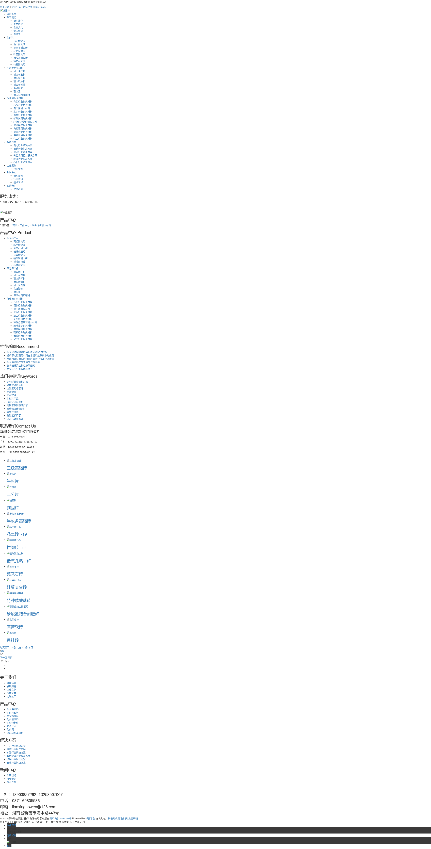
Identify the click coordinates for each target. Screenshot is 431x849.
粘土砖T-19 (17, 534)
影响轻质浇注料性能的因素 (21, 365)
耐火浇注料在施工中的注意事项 (23, 362)
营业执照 (123, 818)
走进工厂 (18, 34)
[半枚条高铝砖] (15, 513)
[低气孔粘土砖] (15, 552)
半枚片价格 (13, 412)
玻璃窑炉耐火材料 (22, 125)
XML (43, 6)
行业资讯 (18, 179)
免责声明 (133, 818)
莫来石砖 (15, 574)
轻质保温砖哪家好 (16, 408)
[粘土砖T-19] (14, 526)
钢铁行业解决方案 (22, 148)
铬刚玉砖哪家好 (15, 388)
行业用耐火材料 (15, 98)
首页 (14, 225)
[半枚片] (11, 473)
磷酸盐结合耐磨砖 (23, 613)
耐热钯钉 (11, 391)
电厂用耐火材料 (21, 108)
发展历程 (18, 24)
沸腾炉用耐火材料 (22, 135)
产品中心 (24, 225)
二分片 (13, 494)
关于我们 (11, 17)
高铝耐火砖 (19, 40)
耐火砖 (10, 37)
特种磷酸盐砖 (19, 600)
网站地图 (27, 6)
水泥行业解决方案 (22, 152)
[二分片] (11, 486)
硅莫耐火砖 (19, 54)
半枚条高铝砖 (19, 521)
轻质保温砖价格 (15, 385)
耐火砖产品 (13, 238)
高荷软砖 (11, 395)
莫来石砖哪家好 (15, 418)
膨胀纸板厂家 (14, 415)
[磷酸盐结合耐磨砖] (17, 606)
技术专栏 (18, 182)
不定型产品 (13, 268)
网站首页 (11, 13)
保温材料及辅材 (21, 94)
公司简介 (18, 20)
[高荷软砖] (13, 619)
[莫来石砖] (13, 566)
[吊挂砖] (11, 632)
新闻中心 (11, 172)
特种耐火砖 (19, 64)
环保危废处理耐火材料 (25, 121)
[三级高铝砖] (14, 460)
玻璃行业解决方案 (22, 158)
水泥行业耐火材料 (22, 111)
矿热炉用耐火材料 (22, 118)
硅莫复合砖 (17, 587)
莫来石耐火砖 (20, 47)
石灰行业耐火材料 (22, 104)
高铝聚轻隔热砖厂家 (17, 405)
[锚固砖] (11, 500)
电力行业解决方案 (22, 145)
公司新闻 (18, 175)
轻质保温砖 (19, 51)
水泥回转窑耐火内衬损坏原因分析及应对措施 (30, 358)
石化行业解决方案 (22, 162)
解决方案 (11, 141)
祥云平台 (90, 818)
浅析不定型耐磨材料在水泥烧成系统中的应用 (30, 355)
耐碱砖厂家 (13, 398)
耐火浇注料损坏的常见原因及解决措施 (27, 352)
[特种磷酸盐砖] (15, 592)
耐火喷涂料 (19, 81)
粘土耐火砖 (19, 44)
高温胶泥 (18, 88)
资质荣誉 (18, 30)
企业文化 (18, 27)
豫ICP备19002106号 (61, 818)
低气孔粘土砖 (19, 560)
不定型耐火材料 (15, 67)
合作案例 (11, 165)
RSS (36, 6)
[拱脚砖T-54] (14, 539)
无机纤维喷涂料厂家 (17, 381)
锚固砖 (13, 507)
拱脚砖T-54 (17, 547)
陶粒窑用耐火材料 (22, 128)
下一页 (3, 657)
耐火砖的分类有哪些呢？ (20, 368)
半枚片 (13, 481)
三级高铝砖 (17, 468)
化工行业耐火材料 (22, 138)
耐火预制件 (19, 84)
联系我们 (11, 185)
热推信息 (4, 6)
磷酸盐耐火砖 (20, 57)
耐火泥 (17, 91)
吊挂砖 (13, 640)
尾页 (10, 657)
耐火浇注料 (19, 71)
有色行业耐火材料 (22, 101)
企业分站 (16, 6)
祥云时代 (113, 818)
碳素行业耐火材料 (22, 131)
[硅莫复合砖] (14, 579)
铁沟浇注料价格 (15, 401)
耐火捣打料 (19, 77)
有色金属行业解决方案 (25, 155)
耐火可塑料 (19, 74)
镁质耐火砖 (19, 61)
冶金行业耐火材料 (22, 115)
